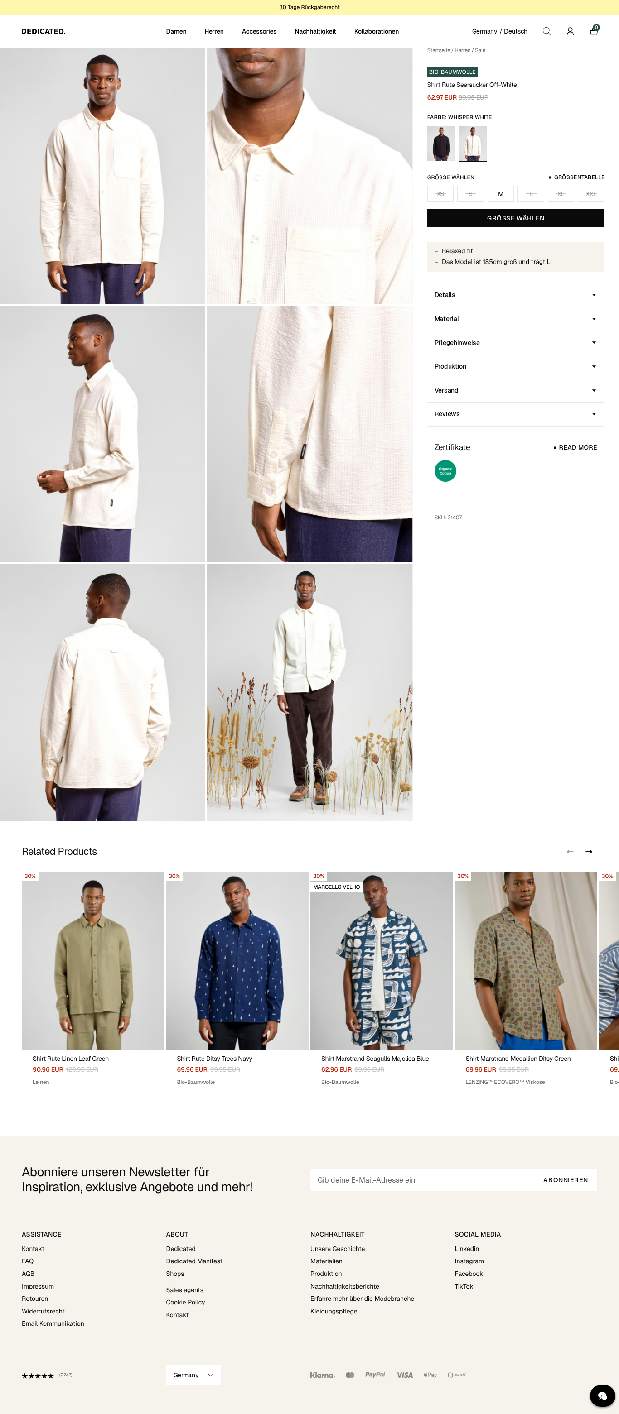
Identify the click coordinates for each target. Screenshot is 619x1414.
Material (447, 319)
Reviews (447, 414)
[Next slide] (588, 852)
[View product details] (93, 1068)
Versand (447, 390)
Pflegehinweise (457, 343)
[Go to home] (93, 31)
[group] (93, 982)
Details (445, 295)
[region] (309, 982)
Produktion (450, 366)
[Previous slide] (570, 852)
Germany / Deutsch (499, 31)
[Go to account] (570, 31)
